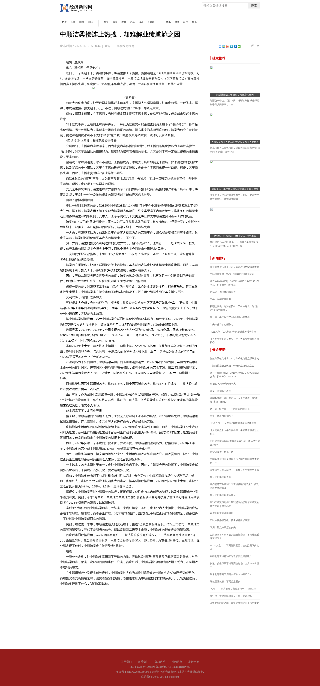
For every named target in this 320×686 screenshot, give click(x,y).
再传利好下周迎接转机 (221, 513)
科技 (185, 22)
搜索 (254, 5)
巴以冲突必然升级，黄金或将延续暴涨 (230, 520)
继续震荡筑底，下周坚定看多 (225, 581)
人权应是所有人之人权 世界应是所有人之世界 (235, 142)
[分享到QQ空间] (223, 46)
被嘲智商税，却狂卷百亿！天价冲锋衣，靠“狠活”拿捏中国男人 (234, 308)
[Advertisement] (235, 627)
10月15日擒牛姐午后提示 (223, 495)
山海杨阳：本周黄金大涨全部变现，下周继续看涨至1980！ (234, 536)
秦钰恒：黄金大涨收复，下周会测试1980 (231, 596)
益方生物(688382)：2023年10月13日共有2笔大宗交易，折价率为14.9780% (235, 283)
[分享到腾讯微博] (231, 46)
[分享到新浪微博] (227, 46)
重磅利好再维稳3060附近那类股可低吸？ (231, 556)
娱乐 (115, 22)
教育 (124, 22)
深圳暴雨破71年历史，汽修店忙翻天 (235, 95)
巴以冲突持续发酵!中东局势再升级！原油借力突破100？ (235, 443)
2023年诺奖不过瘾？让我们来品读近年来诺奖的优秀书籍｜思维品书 (234, 504)
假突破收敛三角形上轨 (221, 452)
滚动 (141, 22)
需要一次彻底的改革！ (221, 299)
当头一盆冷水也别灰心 (221, 324)
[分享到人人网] (235, 46)
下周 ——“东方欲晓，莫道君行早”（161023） (233, 588)
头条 (73, 22)
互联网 (151, 22)
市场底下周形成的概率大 (223, 292)
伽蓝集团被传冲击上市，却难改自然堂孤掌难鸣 (234, 267)
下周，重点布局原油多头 (223, 527)
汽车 (132, 22)
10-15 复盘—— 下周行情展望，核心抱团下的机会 (234, 547)
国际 (90, 22)
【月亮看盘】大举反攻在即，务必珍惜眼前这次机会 (234, 341)
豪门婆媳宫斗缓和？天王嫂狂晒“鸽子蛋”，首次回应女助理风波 (234, 486)
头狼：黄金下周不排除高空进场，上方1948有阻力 (234, 565)
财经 (177, 22)
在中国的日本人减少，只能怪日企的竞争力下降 (234, 470)
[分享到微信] (239, 46)
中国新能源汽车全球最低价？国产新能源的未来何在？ (234, 461)
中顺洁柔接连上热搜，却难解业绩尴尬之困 (232, 274)
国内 (81, 22)
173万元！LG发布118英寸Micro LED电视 (235, 236)
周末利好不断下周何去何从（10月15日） (231, 574)
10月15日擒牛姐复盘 (220, 477)
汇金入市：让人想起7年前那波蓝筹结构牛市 (233, 331)
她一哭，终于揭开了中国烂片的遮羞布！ (231, 317)
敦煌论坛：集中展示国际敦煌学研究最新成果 (235, 189)
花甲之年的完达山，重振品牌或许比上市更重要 (234, 603)
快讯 (194, 22)
